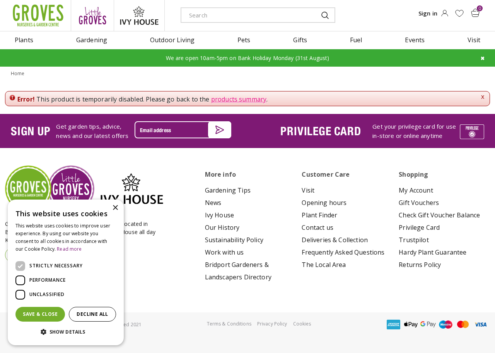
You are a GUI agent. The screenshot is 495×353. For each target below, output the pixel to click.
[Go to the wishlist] (459, 13)
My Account (416, 190)
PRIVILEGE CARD (320, 131)
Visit (308, 190)
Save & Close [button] (40, 314)
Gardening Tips (228, 190)
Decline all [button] (92, 314)
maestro (445, 324)
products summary (239, 99)
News (213, 202)
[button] (65, 332)
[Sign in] (444, 15)
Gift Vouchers (419, 202)
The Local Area (324, 264)
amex (393, 324)
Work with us (224, 252)
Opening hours (324, 202)
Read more (69, 249)
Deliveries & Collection (335, 240)
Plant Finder (319, 215)
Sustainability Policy (234, 240)
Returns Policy (420, 264)
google (428, 324)
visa (480, 324)
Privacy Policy (272, 323)
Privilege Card (419, 227)
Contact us (317, 227)
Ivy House (219, 215)
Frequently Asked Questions (343, 252)
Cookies (302, 323)
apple (410, 324)
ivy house (139, 15)
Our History (222, 227)
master (463, 324)
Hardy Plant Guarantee (432, 252)
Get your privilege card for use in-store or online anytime (414, 130)
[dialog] (66, 272)
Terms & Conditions (229, 323)
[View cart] (475, 13)
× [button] (115, 208)
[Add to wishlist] (459, 13)
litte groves (92, 15)
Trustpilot (414, 240)
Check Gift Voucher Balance (439, 215)
